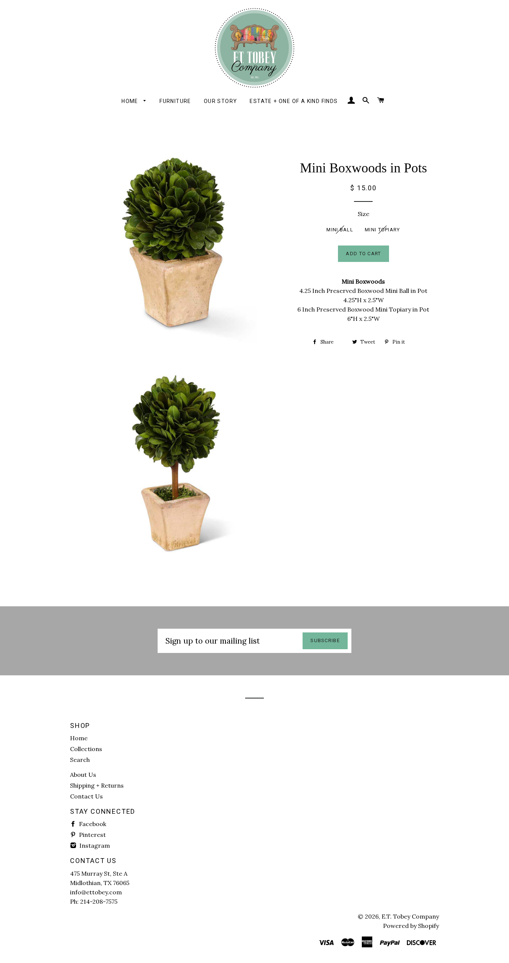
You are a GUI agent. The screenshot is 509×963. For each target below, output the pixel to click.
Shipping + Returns (97, 785)
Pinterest (92, 834)
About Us (83, 774)
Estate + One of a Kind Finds (294, 101)
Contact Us (86, 796)
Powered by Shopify (411, 925)
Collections (86, 749)
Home (130, 101)
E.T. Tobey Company (410, 916)
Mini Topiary (382, 229)
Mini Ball (339, 229)
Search (80, 759)
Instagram (94, 845)
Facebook (92, 824)
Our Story (220, 101)
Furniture (175, 101)
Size (363, 214)
